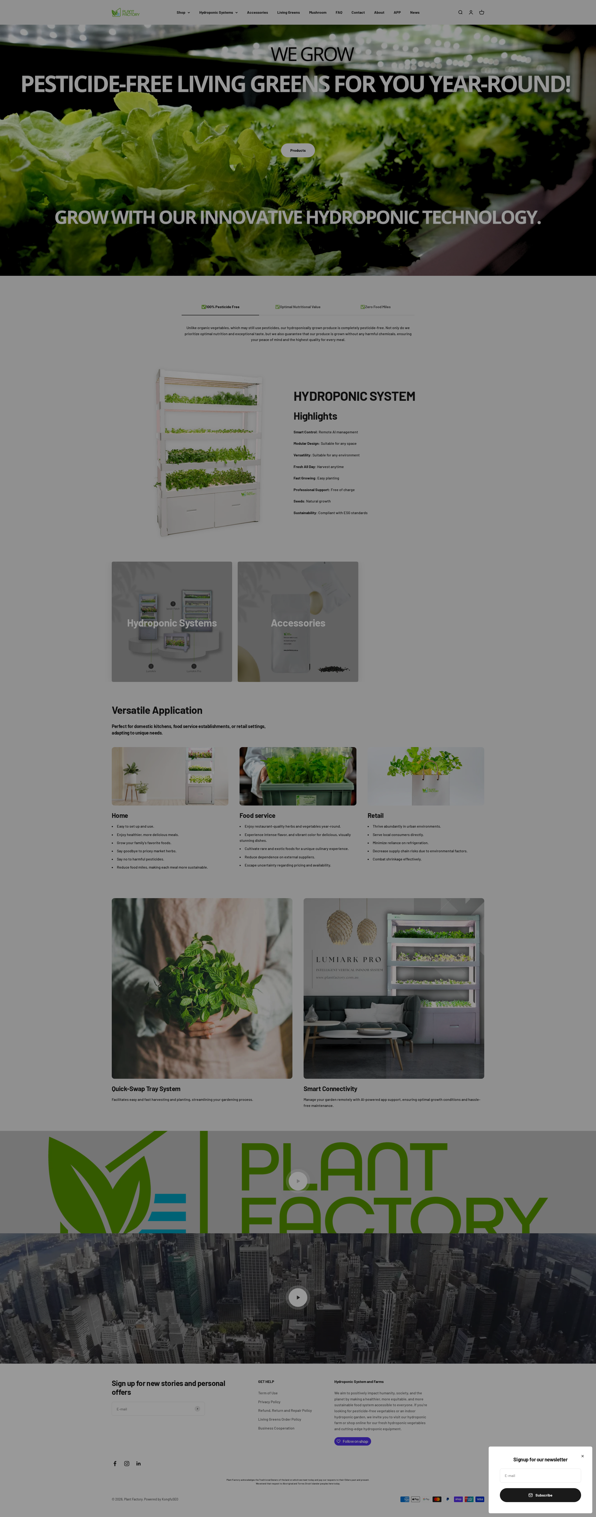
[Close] (582, 1456)
